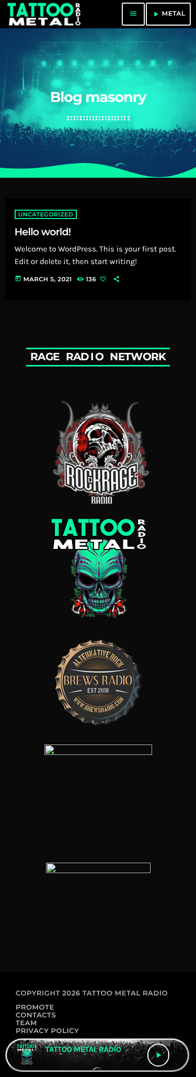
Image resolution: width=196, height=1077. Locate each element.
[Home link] (43, 14)
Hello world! (43, 232)
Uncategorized (45, 214)
